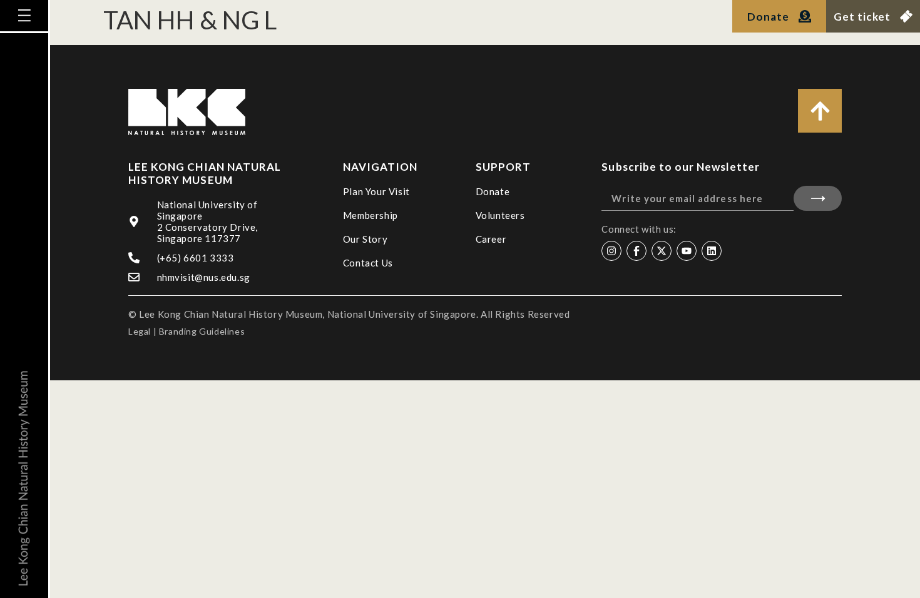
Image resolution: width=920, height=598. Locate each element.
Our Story (365, 239)
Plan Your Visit (376, 191)
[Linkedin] (712, 251)
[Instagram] (611, 251)
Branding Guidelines (202, 331)
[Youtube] (687, 251)
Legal (139, 331)
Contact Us (368, 262)
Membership (370, 215)
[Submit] (818, 198)
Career (491, 239)
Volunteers (500, 215)
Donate (493, 191)
